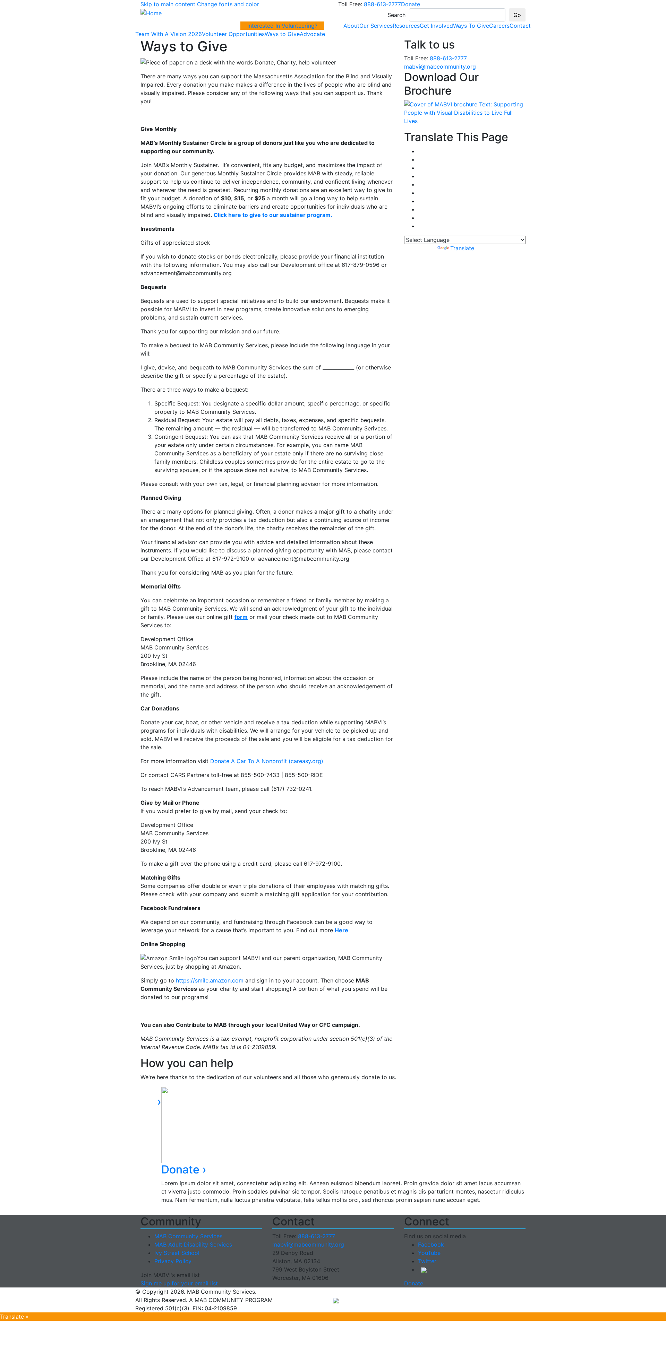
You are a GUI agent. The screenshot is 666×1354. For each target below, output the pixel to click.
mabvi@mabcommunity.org (440, 66)
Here (341, 930)
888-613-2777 (382, 4)
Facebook (431, 1244)
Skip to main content (167, 4)
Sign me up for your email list (179, 1283)
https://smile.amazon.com (210, 980)
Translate (462, 248)
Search (396, 14)
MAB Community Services (188, 1236)
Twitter (427, 1261)
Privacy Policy (172, 1261)
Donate (410, 4)
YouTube (429, 1252)
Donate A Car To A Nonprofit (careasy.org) (266, 761)
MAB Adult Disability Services (193, 1244)
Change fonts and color (228, 4)
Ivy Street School (176, 1252)
